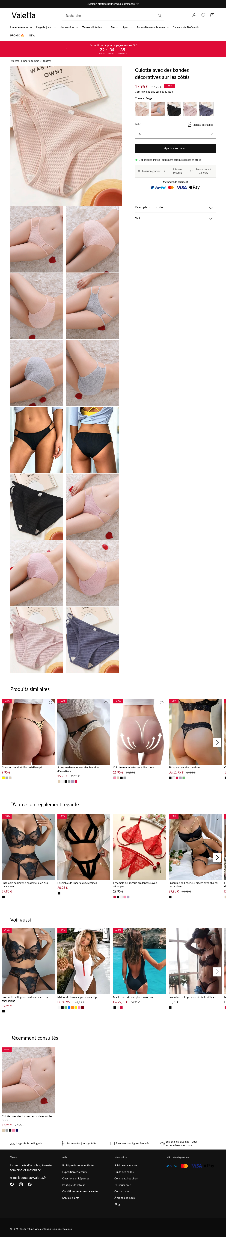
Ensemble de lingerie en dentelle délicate (192, 997)
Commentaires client (126, 1178)
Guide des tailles (124, 1171)
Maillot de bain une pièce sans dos (133, 997)
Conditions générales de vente (80, 1191)
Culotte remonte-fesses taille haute (133, 767)
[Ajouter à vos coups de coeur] (50, 703)
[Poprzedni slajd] (66, 49)
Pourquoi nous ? (123, 1184)
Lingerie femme (30, 60)
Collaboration (122, 1191)
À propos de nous (124, 1197)
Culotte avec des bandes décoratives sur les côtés (27, 1118)
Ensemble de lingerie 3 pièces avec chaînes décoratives (194, 884)
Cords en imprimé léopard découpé (22, 767)
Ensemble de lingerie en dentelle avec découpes (135, 884)
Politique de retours (73, 1184)
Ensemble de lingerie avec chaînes (77, 882)
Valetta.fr (24, 1229)
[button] (21, 27)
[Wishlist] (203, 15)
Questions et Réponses (75, 1178)
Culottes (46, 60)
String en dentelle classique (184, 767)
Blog (117, 1204)
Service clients (70, 1197)
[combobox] (113, 15)
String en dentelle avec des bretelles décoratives (78, 769)
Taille (138, 124)
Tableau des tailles (202, 124)
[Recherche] (159, 15)
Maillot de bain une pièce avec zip (77, 997)
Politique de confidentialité (78, 1165)
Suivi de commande (125, 1165)
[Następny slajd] (159, 49)
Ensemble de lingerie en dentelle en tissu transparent (25, 884)
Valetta (15, 60)
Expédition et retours (74, 1171)
